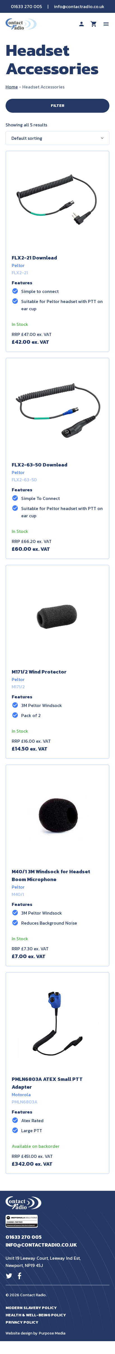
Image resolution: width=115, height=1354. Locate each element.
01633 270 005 (26, 6)
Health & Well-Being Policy (36, 1315)
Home (12, 86)
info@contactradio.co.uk (79, 6)
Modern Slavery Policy (31, 1308)
